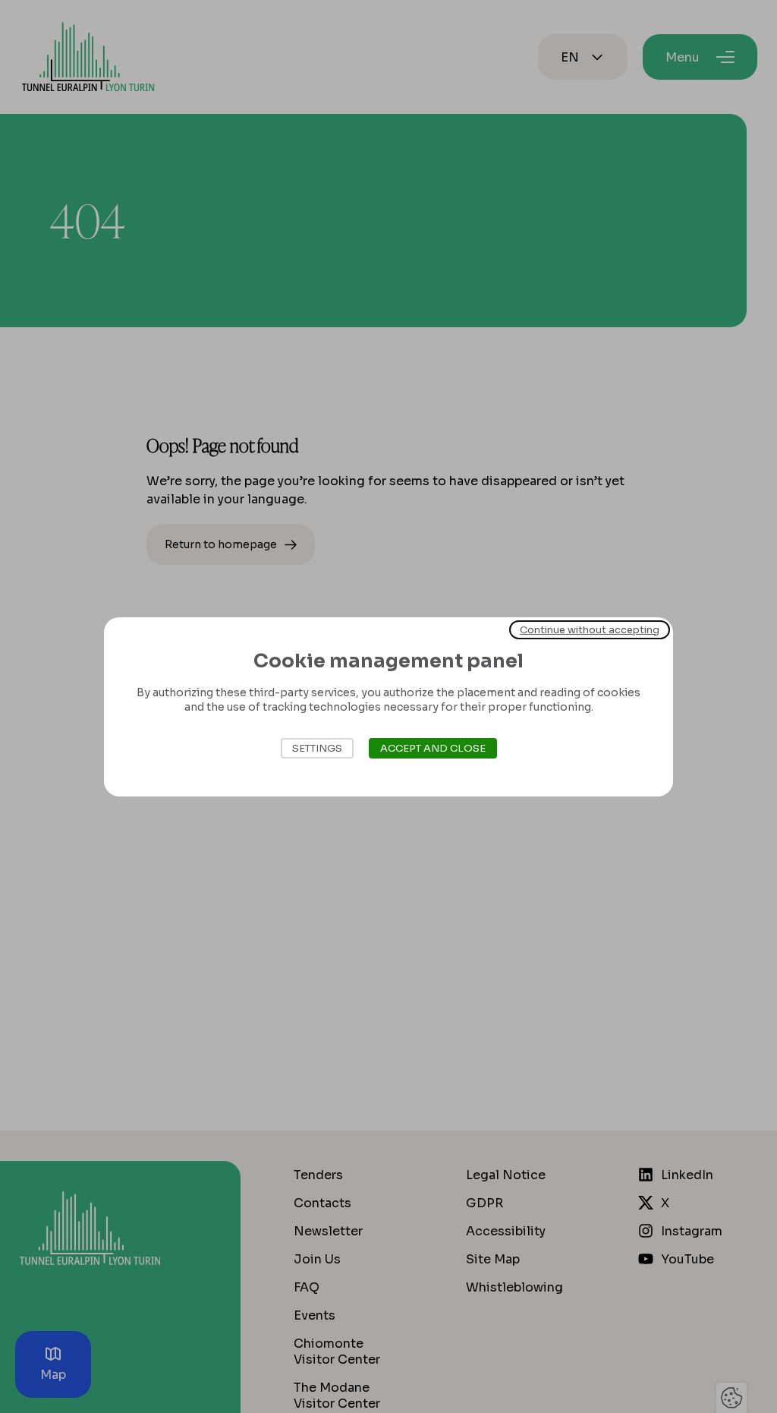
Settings (317, 748)
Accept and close (433, 748)
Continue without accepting (589, 629)
